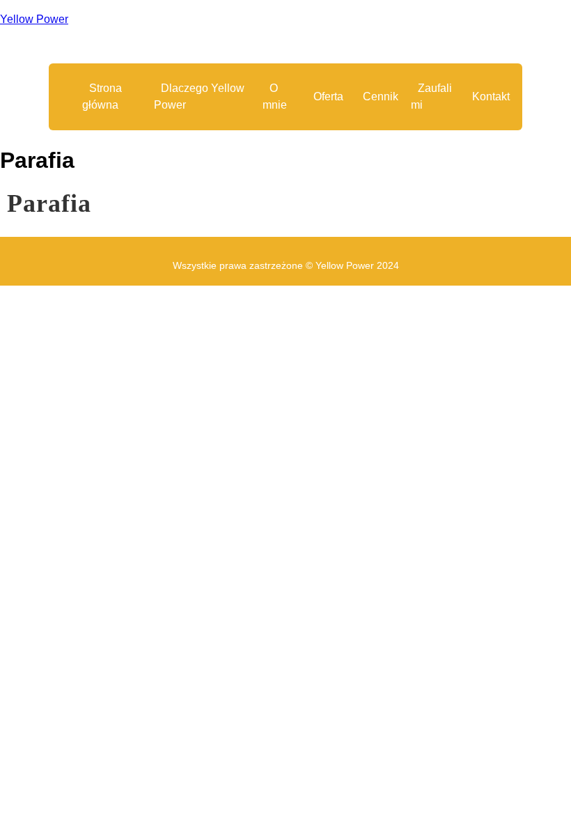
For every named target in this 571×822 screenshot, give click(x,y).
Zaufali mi (431, 96)
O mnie (275, 96)
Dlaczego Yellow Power (199, 96)
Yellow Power (34, 19)
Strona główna (102, 96)
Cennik (380, 96)
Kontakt (491, 96)
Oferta (328, 96)
